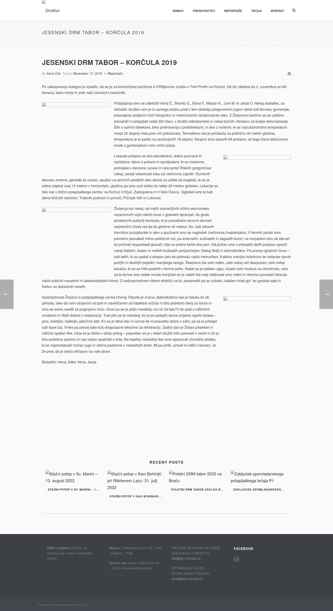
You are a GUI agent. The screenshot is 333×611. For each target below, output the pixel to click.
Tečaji (256, 11)
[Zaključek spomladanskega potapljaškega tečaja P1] (259, 477)
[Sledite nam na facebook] (236, 559)
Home (210, 41)
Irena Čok (53, 73)
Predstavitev (204, 11)
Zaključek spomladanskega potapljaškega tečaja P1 (260, 489)
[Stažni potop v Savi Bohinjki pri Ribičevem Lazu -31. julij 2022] (135, 480)
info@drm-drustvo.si (185, 558)
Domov (178, 11)
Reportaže (233, 11)
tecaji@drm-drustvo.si (187, 578)
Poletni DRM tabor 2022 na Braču (198, 489)
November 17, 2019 (87, 73)
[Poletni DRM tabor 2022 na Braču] (197, 477)
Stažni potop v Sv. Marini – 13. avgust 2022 (75, 489)
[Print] (289, 73)
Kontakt (277, 11)
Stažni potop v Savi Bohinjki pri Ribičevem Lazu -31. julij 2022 (137, 496)
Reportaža (225, 41)
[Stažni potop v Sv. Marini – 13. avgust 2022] (74, 477)
